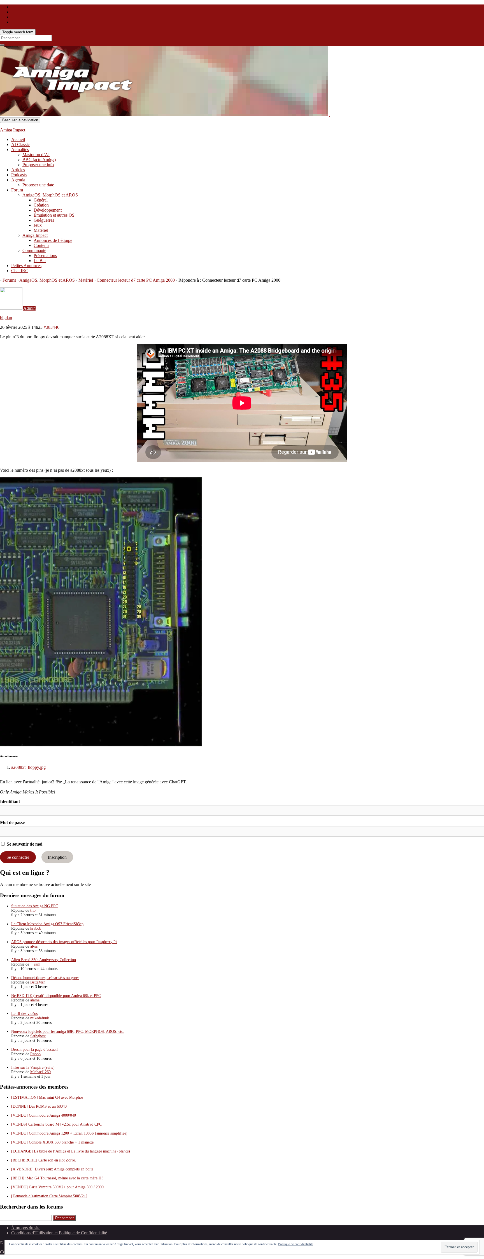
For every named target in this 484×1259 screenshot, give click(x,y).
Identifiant (10, 801)
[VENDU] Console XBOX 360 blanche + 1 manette (52, 1142)
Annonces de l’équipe (53, 240)
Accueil (18, 139)
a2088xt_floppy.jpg (28, 767)
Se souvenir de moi (24, 844)
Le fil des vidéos (24, 1014)
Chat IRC (19, 270)
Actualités (20, 149)
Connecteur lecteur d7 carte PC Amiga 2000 (136, 280)
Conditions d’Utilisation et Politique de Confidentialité (59, 1232)
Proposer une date (38, 184)
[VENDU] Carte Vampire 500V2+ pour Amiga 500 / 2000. (58, 1187)
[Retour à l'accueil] (329, 114)
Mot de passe (12, 822)
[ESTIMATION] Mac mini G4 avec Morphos (47, 1097)
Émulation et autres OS (54, 215)
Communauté (34, 250)
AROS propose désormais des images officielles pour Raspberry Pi (64, 942)
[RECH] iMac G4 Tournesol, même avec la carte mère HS (57, 1178)
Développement (48, 210)
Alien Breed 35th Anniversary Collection (43, 960)
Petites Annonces (26, 265)
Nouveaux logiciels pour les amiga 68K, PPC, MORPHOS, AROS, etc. (67, 1031)
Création (41, 205)
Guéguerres (44, 220)
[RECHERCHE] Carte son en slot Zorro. (43, 1160)
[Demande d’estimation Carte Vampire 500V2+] (49, 1196)
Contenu (41, 245)
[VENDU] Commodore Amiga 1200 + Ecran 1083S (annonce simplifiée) (69, 1133)
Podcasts (19, 174)
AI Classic (20, 144)
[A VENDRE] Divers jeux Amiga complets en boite (52, 1169)
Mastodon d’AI (36, 154)
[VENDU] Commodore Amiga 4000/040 (43, 1115)
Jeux (38, 225)
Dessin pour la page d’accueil (34, 1049)
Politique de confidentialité (295, 1244)
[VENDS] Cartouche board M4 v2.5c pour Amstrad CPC (56, 1124)
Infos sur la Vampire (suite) (33, 1067)
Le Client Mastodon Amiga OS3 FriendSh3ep (47, 924)
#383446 (51, 327)
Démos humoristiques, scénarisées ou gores (45, 978)
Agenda (18, 179)
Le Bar (40, 260)
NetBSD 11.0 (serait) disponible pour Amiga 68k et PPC (56, 996)
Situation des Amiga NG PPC (34, 906)
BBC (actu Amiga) (39, 159)
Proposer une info (38, 164)
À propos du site (25, 1227)
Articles (18, 169)
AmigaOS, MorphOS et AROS (50, 195)
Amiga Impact (12, 130)
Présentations (45, 255)
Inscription (57, 857)
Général (41, 200)
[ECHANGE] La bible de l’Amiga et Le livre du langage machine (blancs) (70, 1151)
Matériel (41, 230)
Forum (17, 190)
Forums (9, 280)
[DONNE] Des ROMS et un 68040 (39, 1106)
